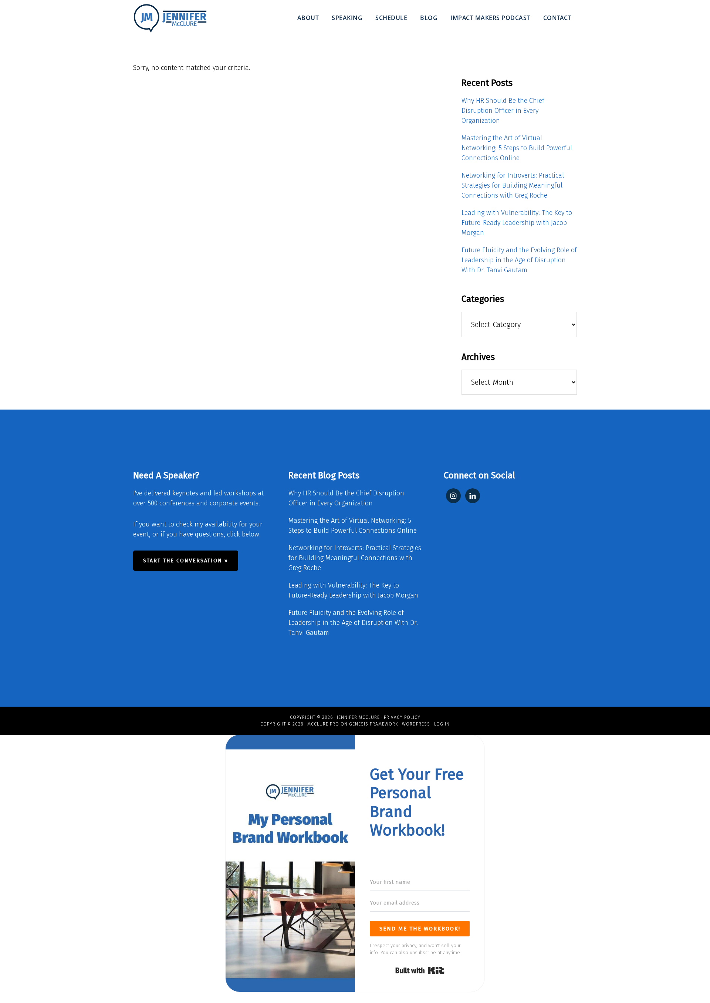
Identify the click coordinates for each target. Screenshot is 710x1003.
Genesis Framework (373, 724)
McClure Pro (323, 724)
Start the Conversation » (185, 561)
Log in (442, 724)
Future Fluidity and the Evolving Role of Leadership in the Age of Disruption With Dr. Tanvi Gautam (519, 260)
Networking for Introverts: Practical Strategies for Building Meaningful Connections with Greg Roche (513, 185)
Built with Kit (419, 970)
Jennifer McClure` (170, 18)
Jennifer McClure (358, 717)
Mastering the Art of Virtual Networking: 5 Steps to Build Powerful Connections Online (517, 148)
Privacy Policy (402, 717)
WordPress (416, 724)
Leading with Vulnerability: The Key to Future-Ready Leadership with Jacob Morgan (517, 223)
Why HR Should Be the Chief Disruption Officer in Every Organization (503, 111)
